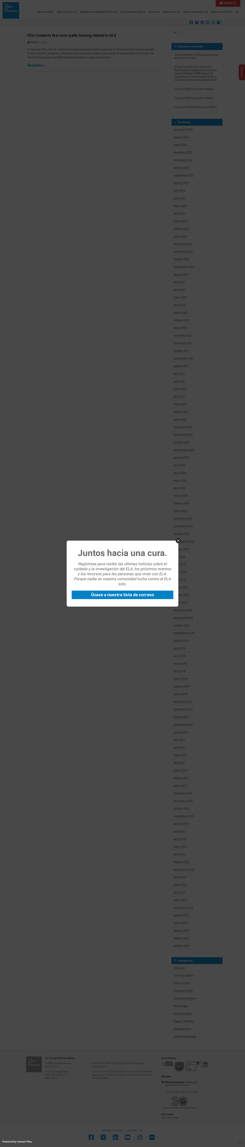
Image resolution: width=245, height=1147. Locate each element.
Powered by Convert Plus (17, 1141)
